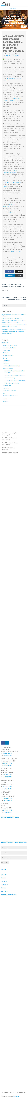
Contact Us (4, 884)
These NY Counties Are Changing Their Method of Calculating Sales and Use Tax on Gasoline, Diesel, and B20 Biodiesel (13, 320)
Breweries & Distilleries (9, 348)
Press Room (5, 342)
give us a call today (15, 251)
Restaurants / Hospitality (9, 391)
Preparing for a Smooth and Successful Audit (14, 329)
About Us (3, 874)
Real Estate (6, 388)
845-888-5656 (7, 775)
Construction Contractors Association (15, 375)
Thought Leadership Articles (9, 345)
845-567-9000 (7, 753)
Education (16, 55)
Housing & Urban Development (11, 366)
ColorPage (16, 1096)
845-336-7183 (7, 798)
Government (6, 360)
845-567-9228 (8, 755)
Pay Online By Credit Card (8, 894)
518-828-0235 (8, 812)
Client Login (4, 891)
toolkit (5, 186)
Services (3, 878)
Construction (6, 350)
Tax (4, 393)
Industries (4, 881)
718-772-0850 (7, 786)
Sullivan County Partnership (12, 383)
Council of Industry (10, 378)
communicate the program (13, 182)
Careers (3, 888)
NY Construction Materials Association (15, 380)
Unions (5, 398)
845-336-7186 (8, 800)
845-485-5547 (8, 765)
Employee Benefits (8, 355)
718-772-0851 (8, 788)
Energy (5, 358)
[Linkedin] (7, 743)
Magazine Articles (8, 368)
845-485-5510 (7, 763)
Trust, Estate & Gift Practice (10, 396)
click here (10, 213)
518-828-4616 (7, 810)
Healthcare (6, 363)
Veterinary (5, 401)
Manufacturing (7, 385)
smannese (8, 55)
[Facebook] (3, 743)
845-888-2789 (8, 777)
